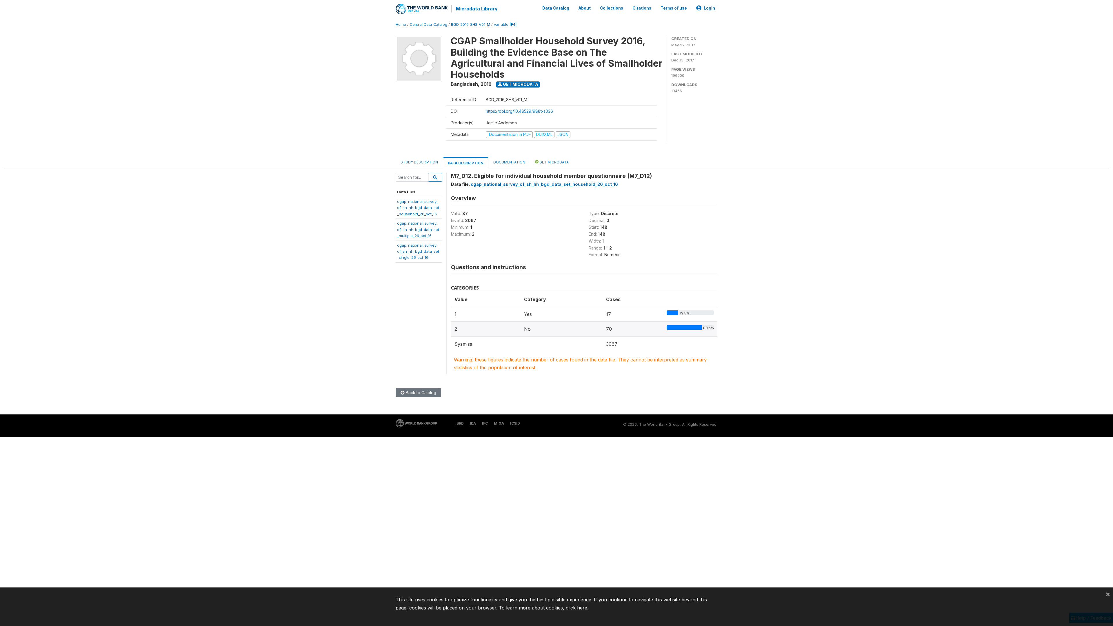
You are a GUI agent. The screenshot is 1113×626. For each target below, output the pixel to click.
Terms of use (674, 8)
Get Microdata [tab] (554, 162)
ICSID (515, 423)
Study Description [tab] (419, 162)
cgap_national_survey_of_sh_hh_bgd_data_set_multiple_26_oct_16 (418, 229)
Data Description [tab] (465, 163)
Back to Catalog (420, 392)
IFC (485, 423)
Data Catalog (555, 8)
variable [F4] (505, 24)
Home (401, 24)
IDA (473, 423)
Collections (611, 8)
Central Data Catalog (428, 24)
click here (576, 608)
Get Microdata (520, 84)
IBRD (459, 423)
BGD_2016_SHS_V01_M (470, 24)
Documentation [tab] (509, 162)
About (585, 8)
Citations (641, 8)
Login (709, 8)
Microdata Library (477, 9)
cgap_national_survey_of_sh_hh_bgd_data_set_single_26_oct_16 (418, 251)
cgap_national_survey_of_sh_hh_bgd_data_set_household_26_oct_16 (418, 207)
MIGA (499, 423)
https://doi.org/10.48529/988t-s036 (519, 111)
